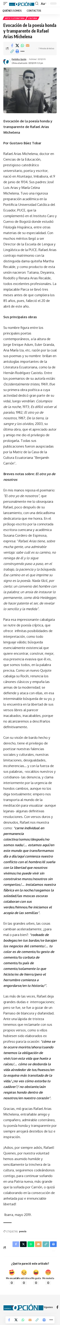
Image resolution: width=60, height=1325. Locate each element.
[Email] (27, 45)
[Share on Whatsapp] (22, 45)
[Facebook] (57, 1307)
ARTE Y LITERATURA (14, 18)
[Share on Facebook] (12, 45)
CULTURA (32, 18)
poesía (22, 1231)
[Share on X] (17, 45)
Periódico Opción (19, 59)
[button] (6, 3)
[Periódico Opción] (21, 3)
